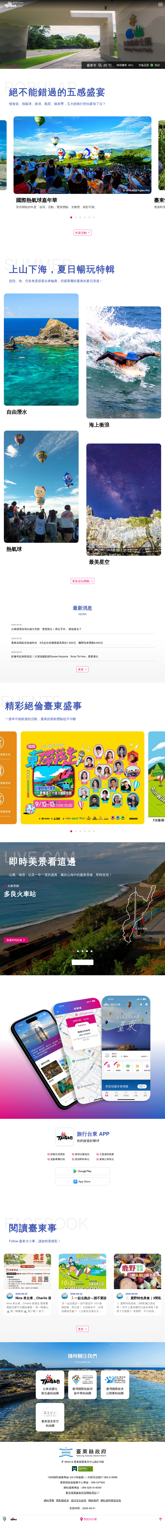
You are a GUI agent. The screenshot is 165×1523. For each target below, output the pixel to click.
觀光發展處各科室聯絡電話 (81, 1492)
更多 (81, 669)
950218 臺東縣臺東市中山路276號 (84, 1462)
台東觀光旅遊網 (14, 4)
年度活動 (81, 232)
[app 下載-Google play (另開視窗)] (82, 1171)
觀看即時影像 (14, 940)
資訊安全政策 (78, 1500)
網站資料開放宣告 (111, 1500)
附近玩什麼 (90, 1519)
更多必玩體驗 (81, 581)
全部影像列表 (81, 962)
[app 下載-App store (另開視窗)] (82, 1181)
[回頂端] (160, 1519)
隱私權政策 (62, 1500)
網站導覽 (49, 1500)
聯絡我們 (93, 1500)
